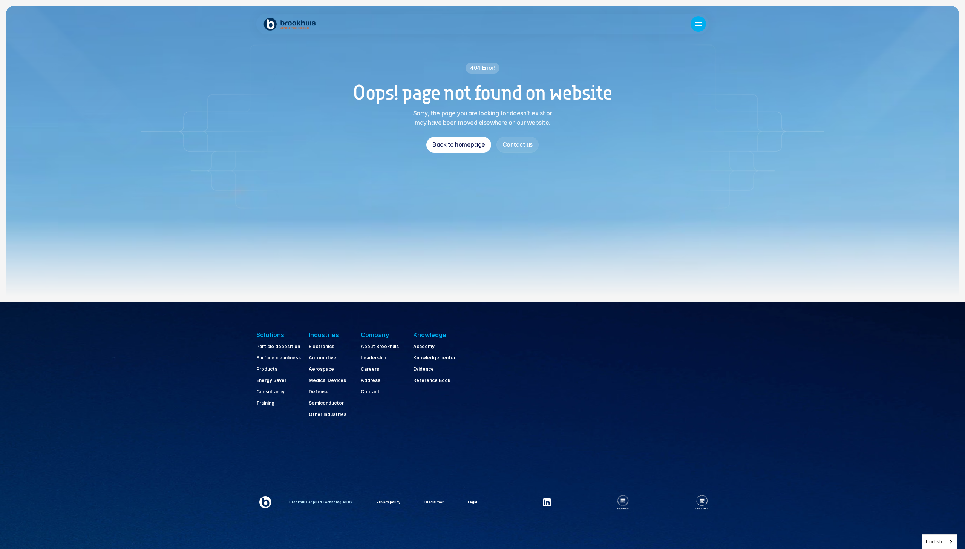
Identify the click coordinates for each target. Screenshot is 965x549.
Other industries (327, 414)
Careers (370, 369)
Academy (424, 346)
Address (370, 380)
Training (265, 403)
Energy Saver (271, 380)
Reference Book (431, 380)
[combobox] (939, 541)
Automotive (322, 357)
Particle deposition (278, 346)
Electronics (321, 346)
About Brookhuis (380, 346)
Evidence (423, 369)
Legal (472, 502)
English (934, 541)
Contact (370, 391)
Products (266, 369)
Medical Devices (327, 380)
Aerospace (321, 369)
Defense (319, 391)
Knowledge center (434, 357)
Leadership (373, 357)
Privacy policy (388, 502)
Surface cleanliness (278, 357)
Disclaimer (434, 502)
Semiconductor (326, 403)
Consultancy (270, 391)
